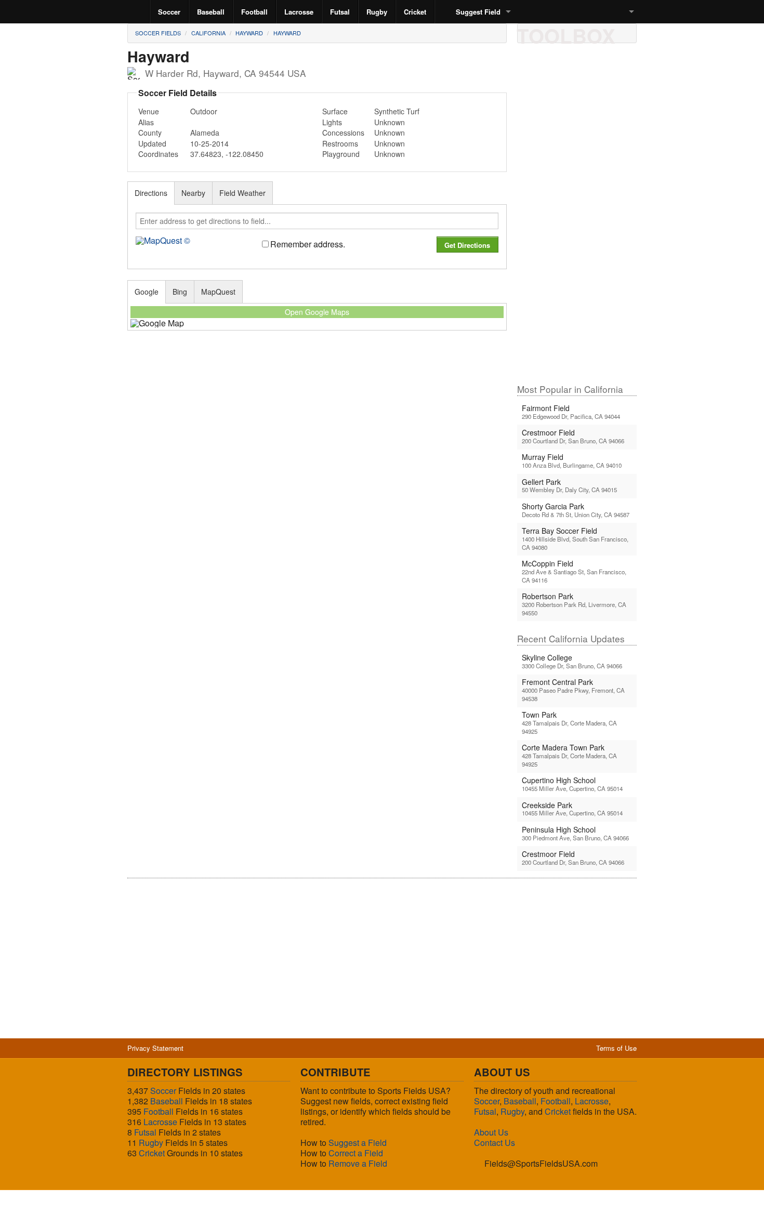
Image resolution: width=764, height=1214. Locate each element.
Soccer (169, 12)
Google (147, 291)
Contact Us (494, 1143)
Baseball (211, 12)
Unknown (389, 122)
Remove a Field (357, 1163)
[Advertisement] (577, 218)
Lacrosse (298, 12)
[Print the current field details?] (529, 33)
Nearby (193, 193)
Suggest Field (478, 12)
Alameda (204, 132)
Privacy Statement (155, 1048)
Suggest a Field (357, 1143)
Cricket (415, 12)
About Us (491, 1132)
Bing (180, 291)
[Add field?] (582, 33)
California (208, 33)
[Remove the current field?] (600, 33)
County (150, 132)
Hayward (249, 33)
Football (254, 12)
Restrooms (340, 143)
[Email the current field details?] (547, 33)
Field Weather (242, 193)
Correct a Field (355, 1153)
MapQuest (218, 291)
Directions (151, 193)
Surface (335, 111)
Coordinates (158, 153)
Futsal (340, 12)
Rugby (376, 12)
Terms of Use (616, 1048)
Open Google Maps (317, 312)
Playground (341, 153)
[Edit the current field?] (564, 33)
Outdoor (203, 111)
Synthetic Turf (396, 111)
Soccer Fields (158, 33)
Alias (146, 122)
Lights (332, 122)
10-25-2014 (209, 143)
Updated (152, 143)
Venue (148, 111)
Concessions (343, 132)
